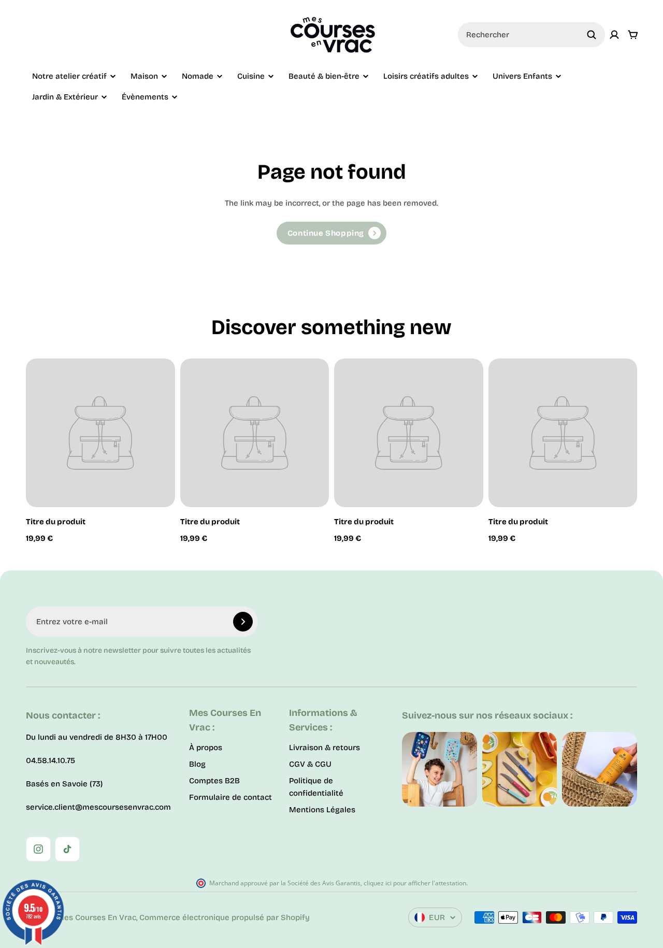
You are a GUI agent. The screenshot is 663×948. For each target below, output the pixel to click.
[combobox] (531, 34)
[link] (331, 233)
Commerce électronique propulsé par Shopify (224, 917)
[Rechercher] (591, 34)
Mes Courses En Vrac (96, 917)
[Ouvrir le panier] (633, 34)
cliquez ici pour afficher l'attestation (415, 883)
